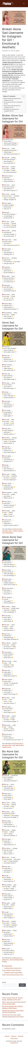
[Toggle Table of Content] (22, 96)
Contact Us (13, 1036)
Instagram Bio (8, 966)
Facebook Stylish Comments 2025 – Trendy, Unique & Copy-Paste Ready (12, 530)
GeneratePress (14, 1042)
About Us (7, 1036)
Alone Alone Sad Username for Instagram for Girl (12, 106)
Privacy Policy (14, 1038)
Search (4, 982)
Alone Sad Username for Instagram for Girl (13, 103)
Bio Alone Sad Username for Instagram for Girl (11, 110)
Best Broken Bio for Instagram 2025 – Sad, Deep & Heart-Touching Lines (13, 745)
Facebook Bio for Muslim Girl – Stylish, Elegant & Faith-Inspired (13, 959)
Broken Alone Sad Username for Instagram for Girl (12, 99)
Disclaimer (20, 1036)
